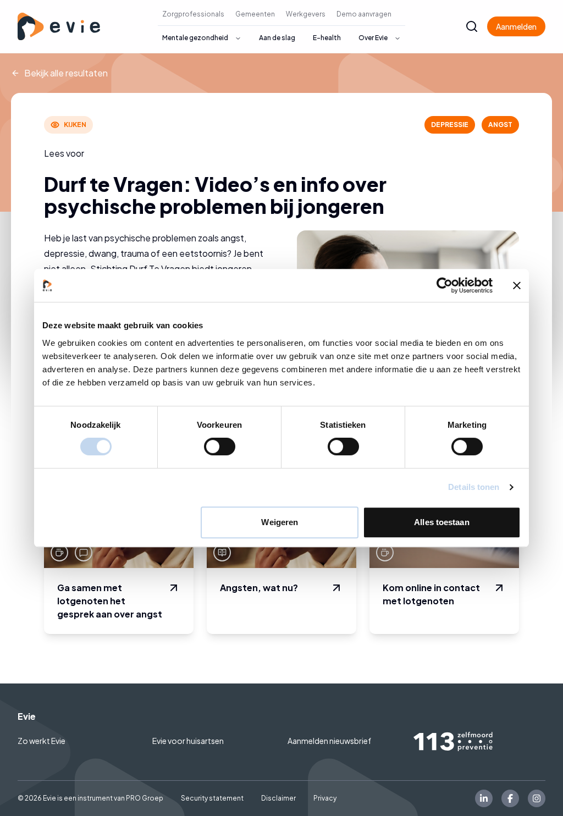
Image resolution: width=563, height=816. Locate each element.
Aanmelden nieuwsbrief (329, 741)
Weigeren (279, 522)
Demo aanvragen (363, 14)
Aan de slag (277, 38)
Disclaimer (278, 798)
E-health (327, 38)
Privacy (324, 798)
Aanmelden (516, 26)
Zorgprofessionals (193, 14)
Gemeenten (255, 14)
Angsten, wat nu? (259, 587)
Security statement (212, 798)
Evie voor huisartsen (188, 741)
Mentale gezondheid (195, 38)
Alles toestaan (441, 522)
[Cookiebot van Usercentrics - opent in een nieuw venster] (444, 285)
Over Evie (373, 38)
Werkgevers (305, 14)
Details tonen (473, 487)
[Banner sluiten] (517, 285)
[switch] (219, 446)
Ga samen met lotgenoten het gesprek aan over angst (109, 601)
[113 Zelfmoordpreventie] (479, 741)
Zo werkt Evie (41, 741)
